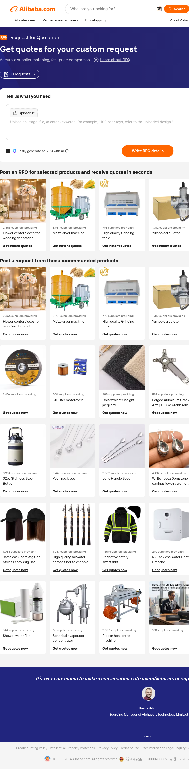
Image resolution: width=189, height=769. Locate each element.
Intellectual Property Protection (73, 748)
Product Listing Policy (32, 748)
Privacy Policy (108, 748)
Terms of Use (130, 748)
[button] (159, 9)
